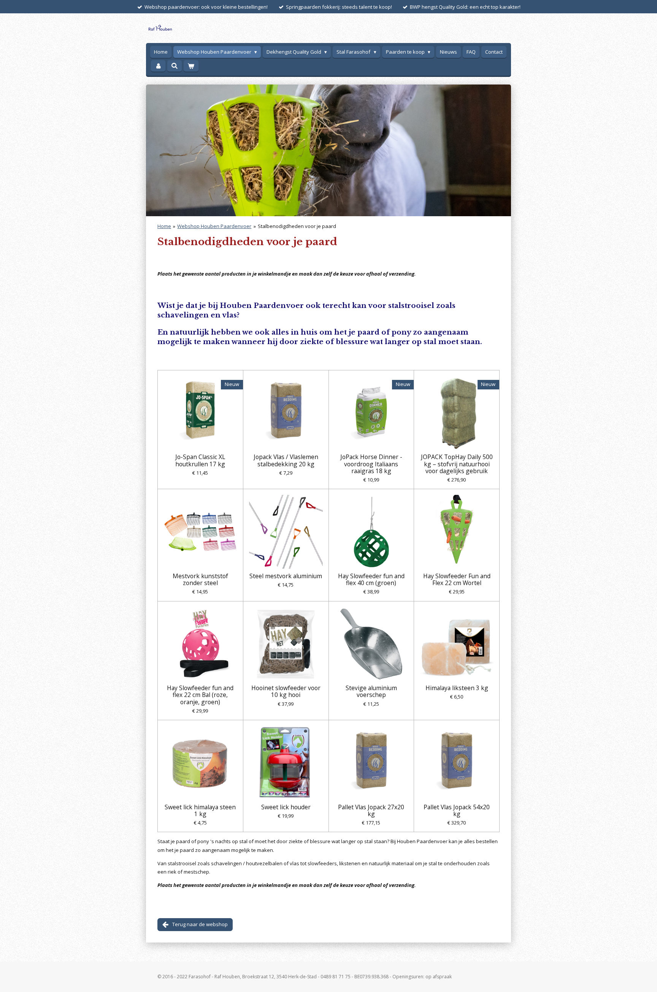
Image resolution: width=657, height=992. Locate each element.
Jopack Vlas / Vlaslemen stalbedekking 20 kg (286, 460)
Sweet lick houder (286, 807)
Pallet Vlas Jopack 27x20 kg (371, 810)
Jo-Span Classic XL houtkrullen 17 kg (200, 460)
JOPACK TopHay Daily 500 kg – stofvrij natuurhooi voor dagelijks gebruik (457, 463)
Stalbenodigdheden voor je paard (297, 226)
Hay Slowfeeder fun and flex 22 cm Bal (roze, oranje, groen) (200, 694)
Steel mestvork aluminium (285, 576)
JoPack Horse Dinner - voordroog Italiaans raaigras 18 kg (371, 463)
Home (164, 226)
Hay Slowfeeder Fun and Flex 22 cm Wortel (456, 579)
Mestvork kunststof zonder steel (200, 579)
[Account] (158, 66)
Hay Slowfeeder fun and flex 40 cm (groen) (371, 579)
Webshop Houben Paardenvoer (214, 226)
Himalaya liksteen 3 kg (456, 687)
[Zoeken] (174, 66)
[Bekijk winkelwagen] (191, 66)
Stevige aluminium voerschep (371, 691)
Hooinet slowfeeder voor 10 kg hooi (286, 691)
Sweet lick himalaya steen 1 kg (200, 810)
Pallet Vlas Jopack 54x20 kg (457, 810)
